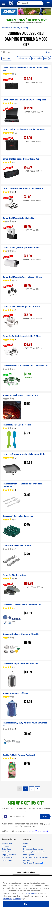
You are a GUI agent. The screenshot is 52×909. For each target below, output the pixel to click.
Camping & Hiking (20, 27)
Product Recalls (8, 857)
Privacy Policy (31, 893)
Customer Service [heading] (9, 839)
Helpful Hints (7, 860)
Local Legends (28, 854)
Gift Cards (6, 852)
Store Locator (7, 843)
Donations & (33, 849)
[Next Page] (37, 788)
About (25, 843)
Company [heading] (27, 839)
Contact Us (6, 846)
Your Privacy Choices (12, 898)
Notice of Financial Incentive (39, 831)
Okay (26, 904)
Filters (8, 58)
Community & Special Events (34, 852)
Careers (26, 846)
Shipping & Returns (9, 854)
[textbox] (26, 816)
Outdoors (6, 27)
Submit (45, 816)
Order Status (7, 849)
